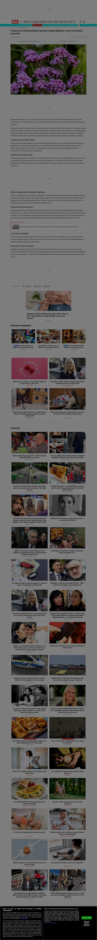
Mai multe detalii (23, 918)
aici (7, 930)
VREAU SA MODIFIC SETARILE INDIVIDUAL (86, 923)
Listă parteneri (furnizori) (50, 922)
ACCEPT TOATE (86, 917)
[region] (48, 923)
